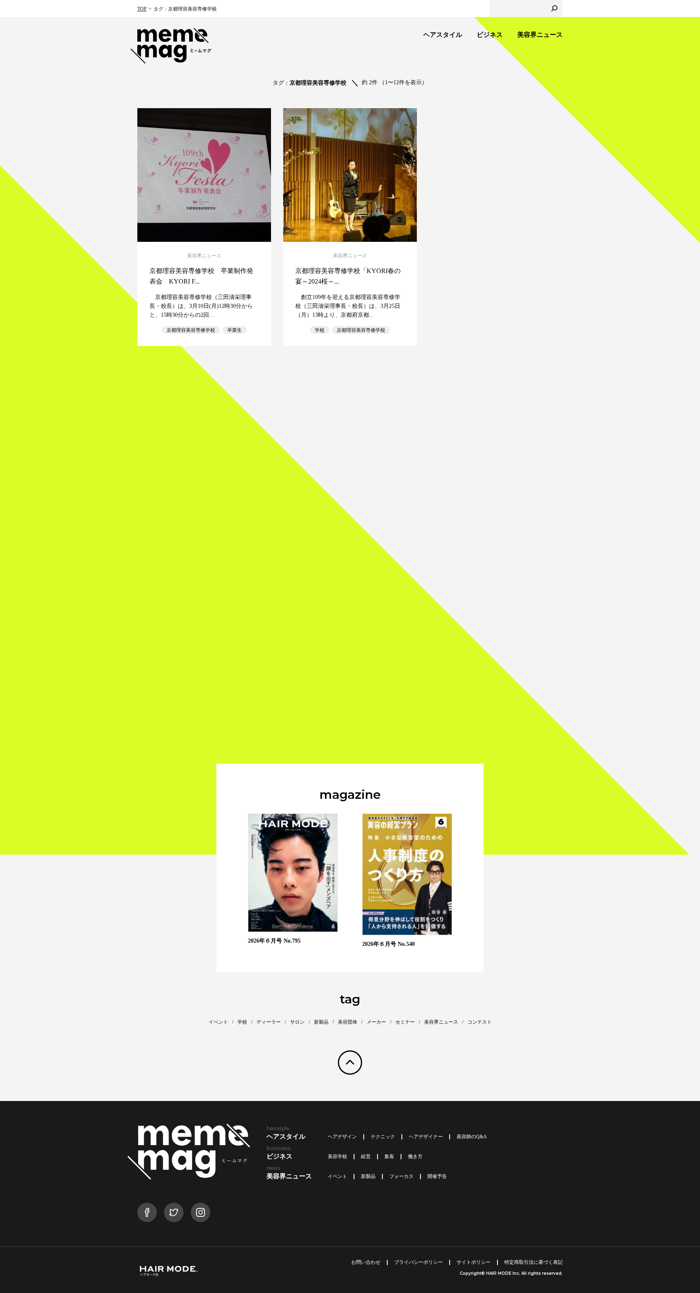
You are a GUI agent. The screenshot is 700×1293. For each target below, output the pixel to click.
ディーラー (268, 1022)
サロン (297, 1022)
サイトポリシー (474, 1262)
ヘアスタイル (442, 34)
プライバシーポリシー (418, 1262)
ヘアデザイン (342, 1136)
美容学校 (337, 1156)
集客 (389, 1156)
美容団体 (347, 1022)
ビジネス (490, 34)
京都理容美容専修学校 (190, 330)
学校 (319, 330)
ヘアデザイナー (426, 1136)
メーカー (376, 1022)
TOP (142, 9)
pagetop (350, 1062)
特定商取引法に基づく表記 (533, 1262)
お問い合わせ (365, 1262)
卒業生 (234, 330)
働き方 (415, 1156)
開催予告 (437, 1176)
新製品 (321, 1022)
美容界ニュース (540, 34)
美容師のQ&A (472, 1136)
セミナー (405, 1022)
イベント (218, 1022)
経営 (366, 1156)
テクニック (383, 1136)
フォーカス (401, 1176)
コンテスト (479, 1022)
